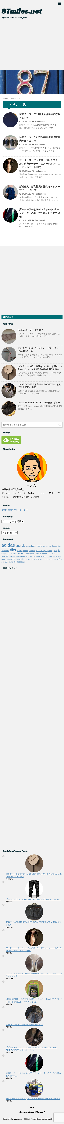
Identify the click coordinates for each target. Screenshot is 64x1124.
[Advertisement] (32, 45)
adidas (8, 545)
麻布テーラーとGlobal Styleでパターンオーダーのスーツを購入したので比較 (39, 213)
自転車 (11, 562)
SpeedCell (38, 556)
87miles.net (21, 11)
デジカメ (39, 559)
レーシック (52, 559)
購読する (9, 317)
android (20, 545)
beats (28, 546)
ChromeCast (56, 546)
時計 (6, 562)
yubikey (22, 559)
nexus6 (12, 556)
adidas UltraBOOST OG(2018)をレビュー (39, 402)
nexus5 (4, 556)
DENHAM (5, 551)
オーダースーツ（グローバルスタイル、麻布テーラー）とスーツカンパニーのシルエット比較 (39, 163)
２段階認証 (20, 562)
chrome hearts (36, 546)
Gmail (49, 551)
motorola (50, 554)
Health (10, 554)
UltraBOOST (10, 559)
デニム (45, 559)
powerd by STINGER (53, 1119)
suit (44, 121)
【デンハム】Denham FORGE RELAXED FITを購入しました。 (33, 899)
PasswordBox (20, 556)
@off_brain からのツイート (15, 510)
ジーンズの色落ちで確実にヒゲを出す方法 (24, 1025)
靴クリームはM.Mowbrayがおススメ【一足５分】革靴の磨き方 (33, 1098)
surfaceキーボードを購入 (30, 330)
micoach (43, 554)
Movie (56, 554)
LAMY (32, 554)
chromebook (47, 546)
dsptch (25, 551)
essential (32, 551)
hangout (4, 554)
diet (13, 550)
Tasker (49, 556)
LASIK (37, 554)
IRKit (20, 554)
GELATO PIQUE (41, 551)
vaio (17, 559)
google (56, 550)
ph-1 (27, 556)
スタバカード (30, 559)
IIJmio (15, 554)
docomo (19, 551)
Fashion (38, 121)
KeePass (26, 554)
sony (31, 556)
